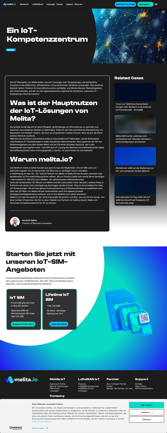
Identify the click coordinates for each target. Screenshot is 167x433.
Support (69, 4)
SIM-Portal (55, 388)
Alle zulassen (146, 405)
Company (57, 396)
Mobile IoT (57, 379)
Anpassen (145, 412)
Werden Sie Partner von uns (119, 388)
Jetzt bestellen (59, 324)
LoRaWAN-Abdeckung (88, 386)
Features (82, 384)
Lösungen (51, 4)
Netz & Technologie (59, 386)
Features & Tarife (57, 384)
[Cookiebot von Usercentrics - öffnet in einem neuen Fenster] (16, 428)
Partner (60, 4)
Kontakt (138, 384)
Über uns (78, 4)
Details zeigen (38, 428)
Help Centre (140, 386)
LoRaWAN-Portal (86, 388)
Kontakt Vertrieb (125, 4)
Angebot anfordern (23, 324)
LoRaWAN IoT (89, 379)
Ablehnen (147, 419)
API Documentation (144, 388)
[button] (160, 4)
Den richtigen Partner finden (116, 385)
